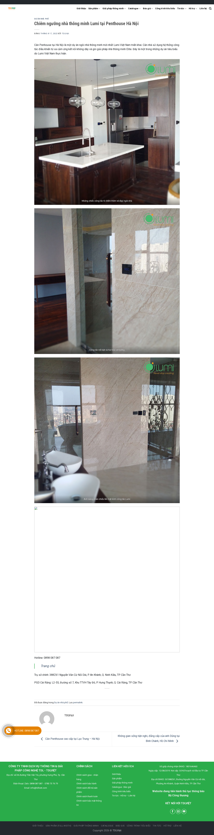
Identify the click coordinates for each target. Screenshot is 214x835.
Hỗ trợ (192, 8)
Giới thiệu (81, 8)
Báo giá (147, 8)
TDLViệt (65, 33)
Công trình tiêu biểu (165, 8)
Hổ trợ (167, 826)
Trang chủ (48, 666)
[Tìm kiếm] (210, 8)
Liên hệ (203, 8)
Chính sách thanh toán (87, 796)
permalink (77, 702)
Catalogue (133, 8)
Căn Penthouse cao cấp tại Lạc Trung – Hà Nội (72, 739)
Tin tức (180, 8)
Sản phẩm (93, 8)
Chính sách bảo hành (86, 783)
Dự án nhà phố (41, 19)
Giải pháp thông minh (113, 8)
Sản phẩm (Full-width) (58, 826)
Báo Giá (120, 826)
